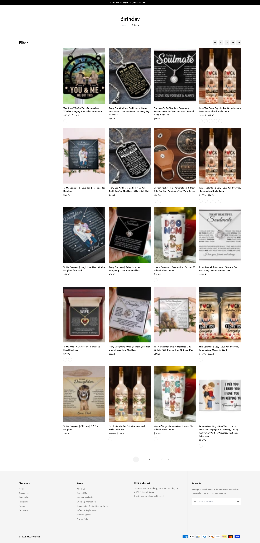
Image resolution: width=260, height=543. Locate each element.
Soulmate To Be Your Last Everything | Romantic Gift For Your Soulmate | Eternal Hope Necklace (174, 111)
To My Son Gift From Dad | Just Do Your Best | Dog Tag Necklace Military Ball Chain (129, 189)
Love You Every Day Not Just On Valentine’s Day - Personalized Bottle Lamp (220, 110)
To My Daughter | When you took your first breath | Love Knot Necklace (129, 348)
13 (162, 459)
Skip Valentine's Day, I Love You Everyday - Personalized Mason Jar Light (219, 348)
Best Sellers (24, 497)
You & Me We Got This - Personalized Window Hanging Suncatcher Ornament (82, 110)
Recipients (23, 501)
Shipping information (86, 501)
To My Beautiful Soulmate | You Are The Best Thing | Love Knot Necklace (218, 269)
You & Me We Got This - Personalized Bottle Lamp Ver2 (127, 428)
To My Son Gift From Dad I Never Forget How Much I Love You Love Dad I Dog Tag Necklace (129, 111)
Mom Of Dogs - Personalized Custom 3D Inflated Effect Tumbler (173, 428)
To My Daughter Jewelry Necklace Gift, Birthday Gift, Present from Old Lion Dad (173, 348)
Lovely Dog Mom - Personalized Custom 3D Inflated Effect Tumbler (174, 269)
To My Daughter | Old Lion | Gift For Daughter (80, 428)
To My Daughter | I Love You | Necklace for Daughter (84, 189)
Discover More (153, 8)
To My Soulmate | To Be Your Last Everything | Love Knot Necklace (124, 269)
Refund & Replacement (87, 510)
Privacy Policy (83, 519)
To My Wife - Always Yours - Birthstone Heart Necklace (81, 348)
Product (22, 506)
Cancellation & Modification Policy (93, 506)
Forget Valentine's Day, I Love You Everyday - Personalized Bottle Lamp (220, 189)
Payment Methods (85, 497)
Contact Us (24, 493)
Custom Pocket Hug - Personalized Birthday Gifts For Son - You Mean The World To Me (174, 189)
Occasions (23, 510)
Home (123, 25)
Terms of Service (84, 514)
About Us (81, 488)
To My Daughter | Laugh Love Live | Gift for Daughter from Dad (84, 269)
